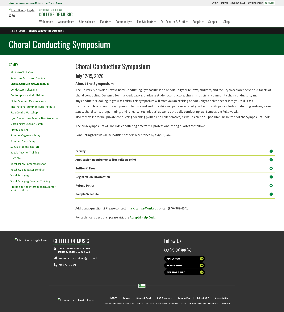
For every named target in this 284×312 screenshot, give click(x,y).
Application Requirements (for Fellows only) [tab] (105, 160)
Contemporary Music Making (27, 95)
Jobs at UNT (203, 298)
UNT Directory (164, 298)
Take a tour (174, 265)
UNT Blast (16, 158)
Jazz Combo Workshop (24, 112)
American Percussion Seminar (28, 78)
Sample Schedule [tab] (87, 194)
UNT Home (226, 303)
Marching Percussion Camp (27, 124)
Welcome (45, 21)
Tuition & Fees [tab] (85, 168)
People (196, 21)
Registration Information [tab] (92, 177)
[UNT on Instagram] (172, 250)
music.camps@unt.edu (143, 208)
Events (104, 21)
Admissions (86, 21)
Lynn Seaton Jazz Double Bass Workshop (35, 118)
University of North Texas (48, 2)
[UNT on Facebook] (166, 250)
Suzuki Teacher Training (25, 152)
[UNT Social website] (189, 250)
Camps (21, 30)
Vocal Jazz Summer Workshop (28, 164)
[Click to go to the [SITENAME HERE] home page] (22, 12)
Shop (226, 21)
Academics (65, 21)
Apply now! (174, 258)
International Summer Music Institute (33, 106)
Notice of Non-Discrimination (167, 303)
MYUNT (215, 3)
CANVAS (224, 3)
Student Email (143, 298)
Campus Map (184, 298)
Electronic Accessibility (197, 303)
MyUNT (113, 298)
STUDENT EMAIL (237, 3)
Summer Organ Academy (25, 135)
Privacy (183, 303)
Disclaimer (150, 303)
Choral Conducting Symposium (30, 84)
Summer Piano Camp (23, 141)
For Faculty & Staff (172, 21)
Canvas (126, 298)
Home (12, 30)
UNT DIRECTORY (255, 3)
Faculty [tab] (80, 151)
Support (213, 21)
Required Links (213, 303)
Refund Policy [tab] (85, 185)
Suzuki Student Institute (25, 146)
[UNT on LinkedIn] (178, 250)
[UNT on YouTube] (183, 250)
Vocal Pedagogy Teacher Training (30, 181)
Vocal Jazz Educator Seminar (28, 169)
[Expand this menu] (52, 22)
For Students (145, 21)
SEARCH (270, 3)
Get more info (176, 272)
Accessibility (221, 298)
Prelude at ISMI (20, 129)
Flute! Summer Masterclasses (28, 101)
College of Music (56, 14)
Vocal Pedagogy (20, 175)
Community (123, 21)
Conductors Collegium (24, 89)
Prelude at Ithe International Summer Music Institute (33, 188)
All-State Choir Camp (23, 72)
